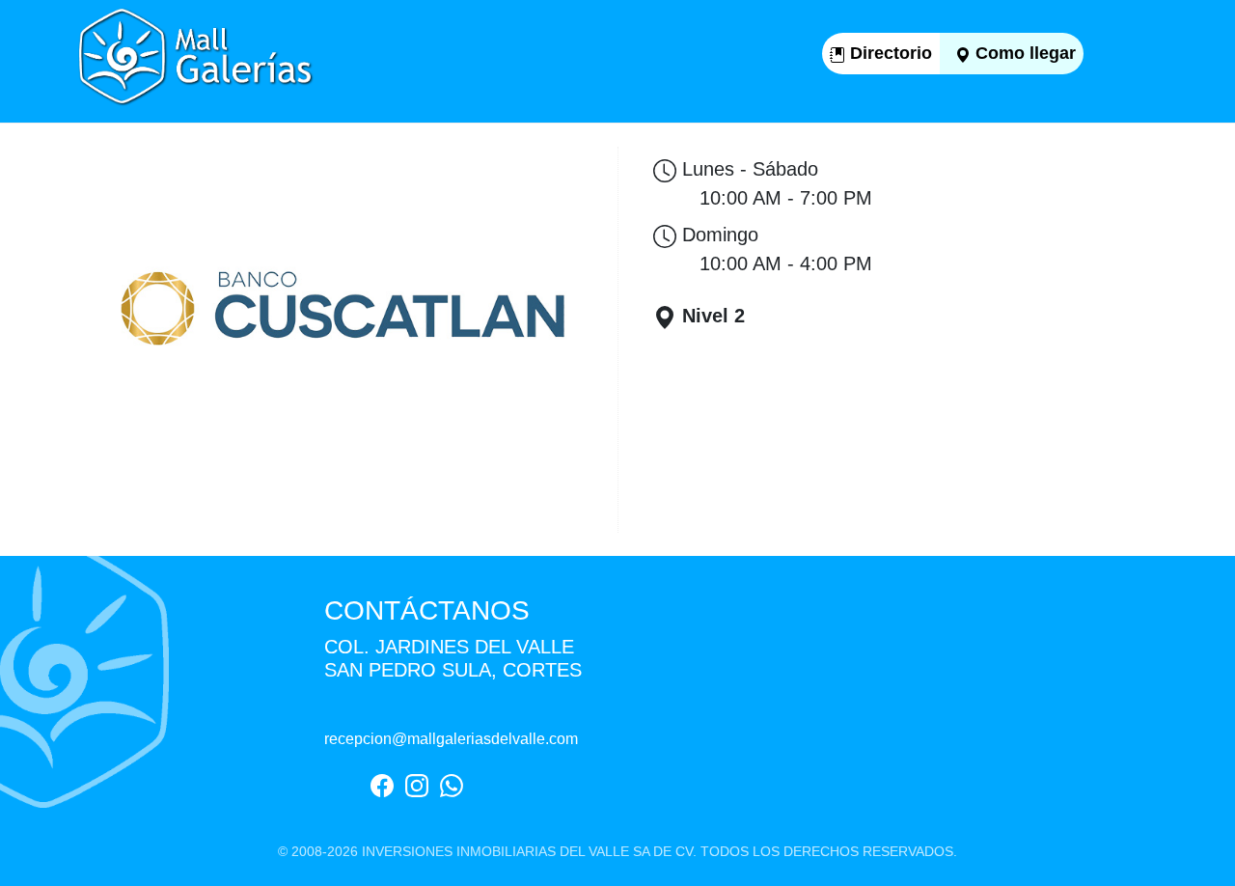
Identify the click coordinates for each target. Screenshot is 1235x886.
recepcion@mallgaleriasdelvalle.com (451, 739)
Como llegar (1023, 53)
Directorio (888, 53)
